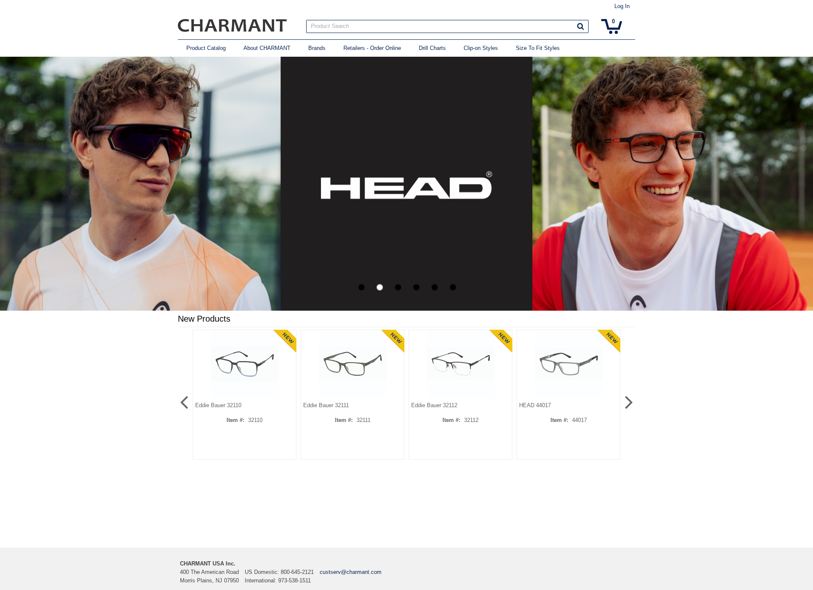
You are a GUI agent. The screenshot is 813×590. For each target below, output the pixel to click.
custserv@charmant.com (351, 572)
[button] (580, 26)
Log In (622, 6)
